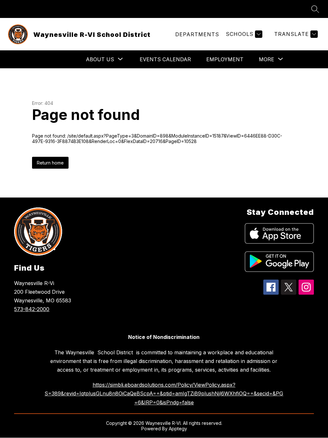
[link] (197, 34)
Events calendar (165, 59)
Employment (224, 59)
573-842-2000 (31, 309)
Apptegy (178, 428)
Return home (50, 162)
